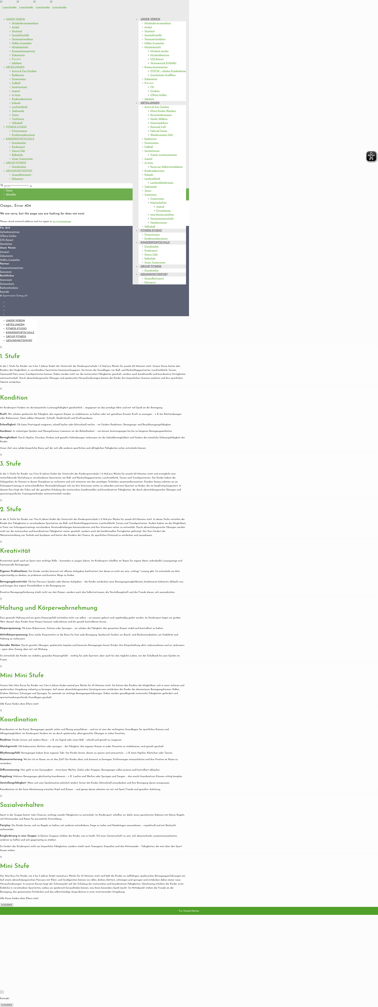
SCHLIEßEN (6, 905)
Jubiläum (17, 63)
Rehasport (17, 179)
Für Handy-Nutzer (189, 911)
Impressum (6, 280)
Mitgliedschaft (20, 47)
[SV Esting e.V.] (33, 7)
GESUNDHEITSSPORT (19, 171)
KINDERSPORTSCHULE (20, 139)
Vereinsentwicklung (22, 39)
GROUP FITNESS (16, 163)
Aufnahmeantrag (9, 232)
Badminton (18, 75)
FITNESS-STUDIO (16, 127)
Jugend (16, 91)
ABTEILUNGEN (15, 67)
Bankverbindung (9, 287)
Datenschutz (7, 284)
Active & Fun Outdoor (24, 71)
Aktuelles (11, 194)
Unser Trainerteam (22, 159)
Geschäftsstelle (20, 35)
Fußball (16, 83)
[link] (31, 186)
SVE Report (6, 240)
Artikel (15, 27)
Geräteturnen (19, 87)
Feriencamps (19, 79)
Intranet (4, 252)
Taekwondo (18, 111)
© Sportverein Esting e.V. (14, 295)
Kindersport (18, 147)
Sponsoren (6, 272)
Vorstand (17, 31)
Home (9, 190)
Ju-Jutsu (16, 95)
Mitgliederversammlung (25, 23)
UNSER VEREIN (15, 19)
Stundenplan (19, 143)
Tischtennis (18, 119)
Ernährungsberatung (23, 135)
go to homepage (62, 221)
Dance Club (18, 151)
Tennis (15, 115)
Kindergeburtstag (22, 99)
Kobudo (16, 103)
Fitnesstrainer (19, 131)
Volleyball (17, 123)
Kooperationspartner (23, 51)
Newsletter (6, 244)
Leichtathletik (19, 107)
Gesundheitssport (21, 175)
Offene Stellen (8, 236)
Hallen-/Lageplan (22, 43)
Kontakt (4, 291)
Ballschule (17, 155)
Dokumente (18, 55)
